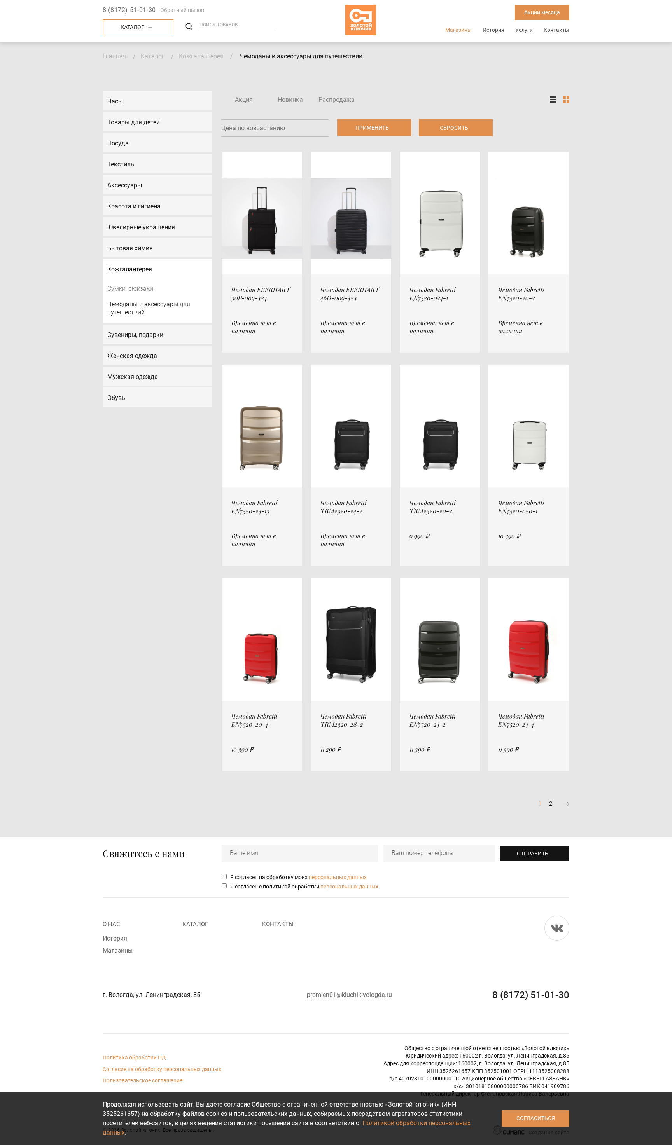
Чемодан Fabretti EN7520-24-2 (433, 720)
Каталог (132, 27)
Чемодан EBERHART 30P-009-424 (260, 294)
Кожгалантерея (201, 56)
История (493, 30)
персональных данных (338, 877)
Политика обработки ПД (134, 1057)
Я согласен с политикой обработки (304, 886)
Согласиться (535, 1118)
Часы (115, 101)
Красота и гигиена (134, 206)
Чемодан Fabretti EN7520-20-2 (521, 294)
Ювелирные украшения (141, 227)
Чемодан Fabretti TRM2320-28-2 (343, 720)
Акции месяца (542, 12)
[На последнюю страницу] (566, 804)
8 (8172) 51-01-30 (129, 10)
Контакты (556, 30)
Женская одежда (132, 356)
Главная (114, 56)
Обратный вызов (182, 10)
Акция (244, 99)
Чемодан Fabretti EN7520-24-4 (521, 720)
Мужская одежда (132, 377)
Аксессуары (124, 185)
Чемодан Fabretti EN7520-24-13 (254, 507)
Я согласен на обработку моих (298, 877)
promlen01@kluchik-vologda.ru (349, 994)
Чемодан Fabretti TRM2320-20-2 (433, 507)
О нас (111, 924)
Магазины (458, 30)
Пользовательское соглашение (142, 1080)
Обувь (116, 397)
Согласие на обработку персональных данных (162, 1069)
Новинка (290, 99)
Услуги (524, 30)
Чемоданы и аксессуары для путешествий (148, 308)
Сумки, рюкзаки (130, 288)
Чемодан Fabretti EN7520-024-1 (433, 294)
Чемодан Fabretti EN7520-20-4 (254, 720)
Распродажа (336, 99)
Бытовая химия (130, 248)
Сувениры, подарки (135, 335)
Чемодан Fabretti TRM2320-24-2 (343, 507)
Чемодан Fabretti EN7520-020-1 (521, 507)
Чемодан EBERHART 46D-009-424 (349, 294)
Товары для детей (133, 122)
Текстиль (120, 164)
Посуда (118, 143)
